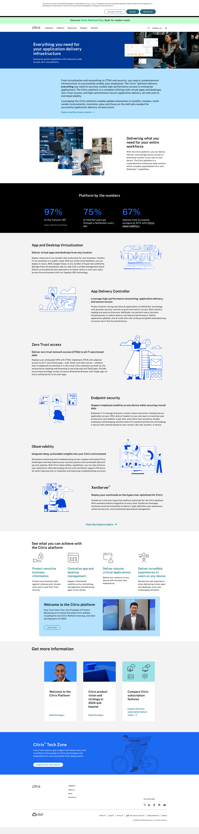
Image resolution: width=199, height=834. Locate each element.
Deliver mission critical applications (117, 570)
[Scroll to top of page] (193, 828)
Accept (133, 12)
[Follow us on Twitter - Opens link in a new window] (145, 805)
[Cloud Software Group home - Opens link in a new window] (37, 815)
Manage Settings (115, 12)
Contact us (156, 28)
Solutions (49, 28)
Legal (110, 815)
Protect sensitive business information (44, 572)
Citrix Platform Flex (92, 20)
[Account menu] (166, 28)
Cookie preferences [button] (153, 815)
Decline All (147, 12)
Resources (72, 28)
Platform (60, 28)
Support (83, 28)
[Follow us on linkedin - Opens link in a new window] (149, 805)
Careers (101, 815)
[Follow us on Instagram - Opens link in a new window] (160, 805)
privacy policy (91, 3)
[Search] (149, 28)
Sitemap (164, 815)
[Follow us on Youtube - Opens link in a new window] (165, 805)
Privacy (119, 815)
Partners (94, 28)
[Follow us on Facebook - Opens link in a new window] (154, 805)
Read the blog (56, 715)
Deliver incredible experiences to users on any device (152, 572)
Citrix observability (138, 224)
